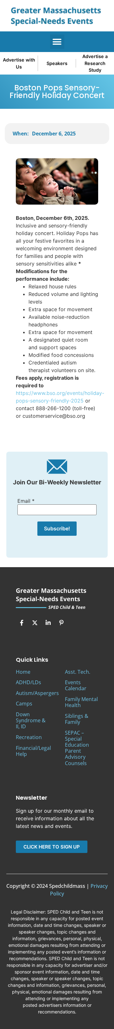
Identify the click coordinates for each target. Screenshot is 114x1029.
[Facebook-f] (21, 622)
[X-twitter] (35, 622)
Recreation (29, 737)
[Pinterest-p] (61, 622)
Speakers (57, 63)
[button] (57, 42)
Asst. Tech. (77, 671)
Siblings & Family (76, 718)
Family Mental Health (81, 702)
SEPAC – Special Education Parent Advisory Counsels (77, 748)
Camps (24, 703)
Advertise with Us (19, 63)
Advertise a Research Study (95, 63)
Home (23, 671)
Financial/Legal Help (33, 750)
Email (26, 501)
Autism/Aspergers (37, 693)
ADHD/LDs (28, 682)
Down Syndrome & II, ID (31, 720)
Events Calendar (75, 685)
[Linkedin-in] (48, 622)
